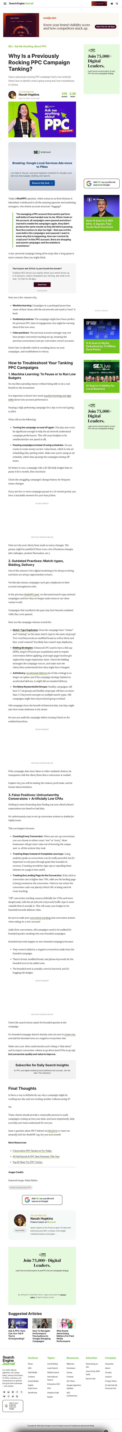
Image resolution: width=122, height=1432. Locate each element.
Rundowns (71, 1368)
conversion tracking (40, 917)
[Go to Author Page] (12, 95)
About (107, 1368)
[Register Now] (101, 205)
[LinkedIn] (8, 1392)
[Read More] (101, 328)
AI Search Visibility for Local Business (100, 387)
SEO (29, 1368)
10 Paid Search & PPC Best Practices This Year (36, 1156)
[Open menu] (5, 3)
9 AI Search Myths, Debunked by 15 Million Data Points (101, 346)
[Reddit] (13, 1396)
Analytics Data (53, 1392)
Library (69, 1372)
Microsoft (51, 1222)
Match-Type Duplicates (25, 630)
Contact (108, 1372)
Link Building (52, 1364)
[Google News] (4, 1392)
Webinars (70, 1364)
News (30, 1364)
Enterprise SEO (53, 1384)
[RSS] (17, 1396)
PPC (49, 1388)
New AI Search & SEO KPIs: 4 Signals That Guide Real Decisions (99, 223)
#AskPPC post (31, 594)
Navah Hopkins (29, 94)
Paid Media (32, 1372)
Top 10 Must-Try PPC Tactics (27, 1162)
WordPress (32, 1392)
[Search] (117, 3)
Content (31, 1377)
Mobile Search (53, 1372)
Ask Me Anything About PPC (20, 1187)
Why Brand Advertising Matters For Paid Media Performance (65, 1336)
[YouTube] (13, 1392)
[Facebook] (17, 1392)
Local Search (52, 1368)
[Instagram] (8, 1396)
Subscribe (109, 1364)
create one (69, 1034)
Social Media (33, 1381)
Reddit (50, 1397)
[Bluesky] (4, 1396)
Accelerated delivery (36, 673)
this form (52, 1130)
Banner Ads (90, 1379)
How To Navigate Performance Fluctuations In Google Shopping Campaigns (42, 1336)
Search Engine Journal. (49, 1426)
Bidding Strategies (23, 647)
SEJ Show (71, 1381)
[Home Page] (21, 3)
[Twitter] (21, 1392)
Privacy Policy (111, 1381)
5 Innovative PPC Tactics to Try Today (32, 1150)
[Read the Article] (18, 1323)
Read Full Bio (19, 1230)
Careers (108, 1377)
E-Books (70, 1377)
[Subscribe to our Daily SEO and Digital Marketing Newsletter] (111, 3)
